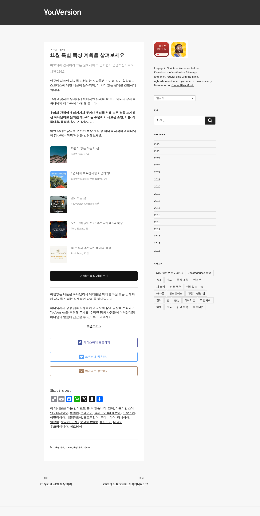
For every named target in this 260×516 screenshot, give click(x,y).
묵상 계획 (59, 447)
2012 (157, 243)
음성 (176, 300)
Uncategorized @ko (199, 272)
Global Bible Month (182, 85)
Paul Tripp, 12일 (80, 253)
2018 (157, 200)
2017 (157, 207)
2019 (157, 193)
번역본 (197, 279)
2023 (157, 165)
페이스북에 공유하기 (97, 342)
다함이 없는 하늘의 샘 (85, 148)
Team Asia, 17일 (80, 153)
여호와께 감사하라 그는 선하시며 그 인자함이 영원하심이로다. (92, 65)
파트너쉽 (198, 307)
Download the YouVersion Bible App (175, 72)
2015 (157, 222)
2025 (157, 150)
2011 (157, 250)
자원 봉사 (205, 300)
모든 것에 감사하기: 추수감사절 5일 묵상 (97, 223)
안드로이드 (176, 293)
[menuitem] (111, 408)
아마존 (160, 293)
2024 (157, 158)
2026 (157, 143)
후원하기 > (94, 326)
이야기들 (189, 300)
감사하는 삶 (78, 198)
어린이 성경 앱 (196, 293)
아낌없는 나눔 (194, 286)
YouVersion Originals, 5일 (85, 203)
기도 (169, 279)
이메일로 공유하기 (97, 370)
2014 (157, 229)
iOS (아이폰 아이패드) (169, 272)
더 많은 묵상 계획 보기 (94, 275)
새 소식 (68, 447)
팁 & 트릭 (182, 307)
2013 (157, 236)
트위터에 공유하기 (97, 356)
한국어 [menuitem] (160, 98)
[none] (174, 98)
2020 (157, 186)
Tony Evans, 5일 (80, 228)
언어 (159, 300)
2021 (157, 179)
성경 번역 (175, 286)
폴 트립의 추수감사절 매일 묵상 (91, 247)
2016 (157, 215)
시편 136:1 (57, 71)
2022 (157, 172)
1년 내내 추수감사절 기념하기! (90, 173)
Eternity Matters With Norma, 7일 (89, 178)
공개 (159, 279)
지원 (159, 307)
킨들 (169, 307)
